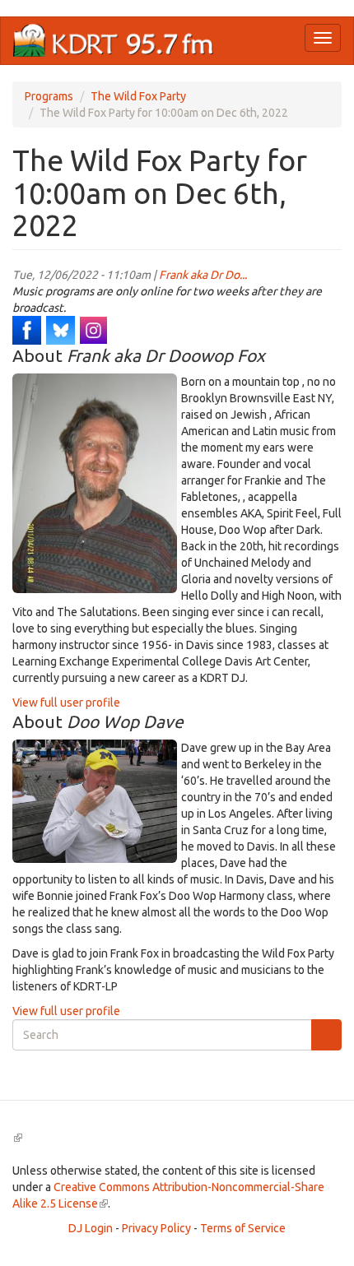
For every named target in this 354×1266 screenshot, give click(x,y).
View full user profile (66, 702)
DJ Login (90, 1228)
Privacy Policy (156, 1228)
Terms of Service (243, 1228)
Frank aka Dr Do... (203, 274)
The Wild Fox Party (138, 96)
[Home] (113, 40)
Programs (49, 96)
